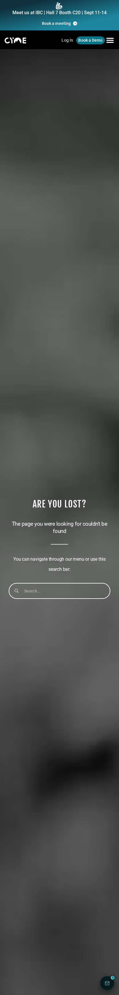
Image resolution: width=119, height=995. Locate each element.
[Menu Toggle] (110, 40)
